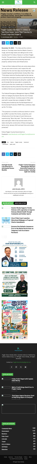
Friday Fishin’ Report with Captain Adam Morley (22, 380)
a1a (8, 142)
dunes (12, 142)
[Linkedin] (11, 43)
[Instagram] (16, 367)
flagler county (18, 142)
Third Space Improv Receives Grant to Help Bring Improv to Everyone (23, 396)
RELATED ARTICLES (8, 203)
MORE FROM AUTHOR (20, 203)
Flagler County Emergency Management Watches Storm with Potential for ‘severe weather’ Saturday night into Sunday (27, 168)
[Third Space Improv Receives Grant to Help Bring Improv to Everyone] (6, 398)
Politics (25, 457)
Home (2, 6)
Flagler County (16, 6)
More (30, 457)
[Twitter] (7, 43)
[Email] (15, 43)
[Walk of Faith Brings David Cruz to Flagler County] (6, 389)
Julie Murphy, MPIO (7, 37)
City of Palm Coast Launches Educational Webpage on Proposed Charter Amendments (22, 220)
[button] (3, 2)
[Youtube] (25, 367)
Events (25, 459)
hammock (26, 142)
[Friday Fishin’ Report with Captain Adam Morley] (6, 381)
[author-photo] (18, 186)
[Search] (34, 2)
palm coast (12, 144)
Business (11, 457)
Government (9, 6)
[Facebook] (3, 43)
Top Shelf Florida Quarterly (16, 459)
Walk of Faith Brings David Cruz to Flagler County (23, 388)
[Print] (19, 43)
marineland (5, 144)
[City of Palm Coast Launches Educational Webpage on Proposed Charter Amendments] (6, 220)
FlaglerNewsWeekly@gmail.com (22, 362)
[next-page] (5, 237)
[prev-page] (3, 237)
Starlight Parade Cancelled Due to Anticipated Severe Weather (8, 167)
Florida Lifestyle (18, 457)
